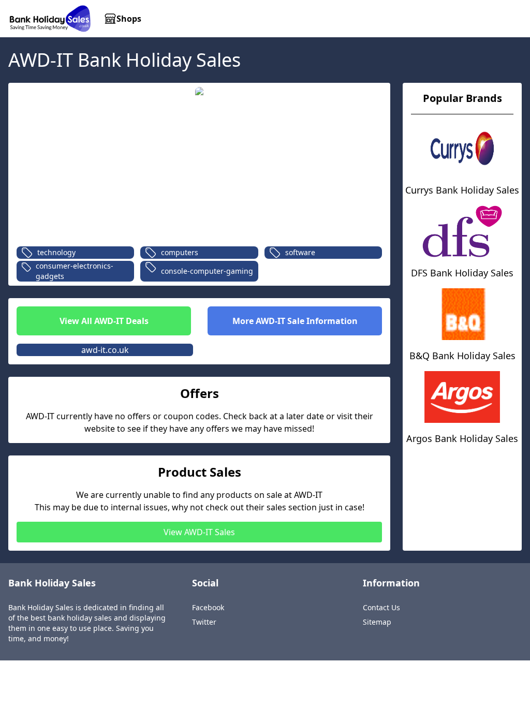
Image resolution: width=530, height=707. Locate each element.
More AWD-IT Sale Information (295, 321)
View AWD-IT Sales (199, 532)
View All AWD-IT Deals (104, 321)
